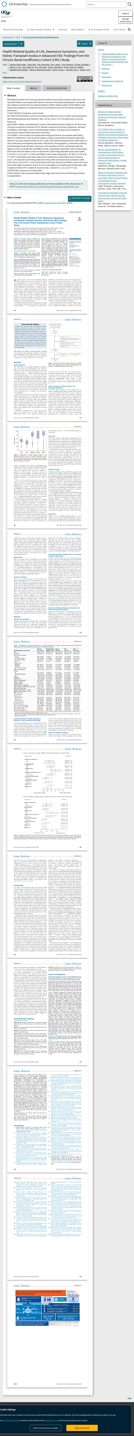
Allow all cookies (82, 1428)
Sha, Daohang (43, 64)
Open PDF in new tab (81, 198)
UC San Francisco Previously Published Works (40, 37)
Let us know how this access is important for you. (57, 186)
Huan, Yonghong (55, 67)
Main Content (14, 197)
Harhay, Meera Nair (18, 64)
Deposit (125, 13)
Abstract (11, 95)
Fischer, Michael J (82, 64)
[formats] (21, 44)
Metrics (101, 91)
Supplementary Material (112, 81)
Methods (106, 68)
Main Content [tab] (13, 88)
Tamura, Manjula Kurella (40, 69)
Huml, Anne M (70, 67)
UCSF (3, 21)
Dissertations (77, 29)
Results (105, 72)
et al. (5, 72)
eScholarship (8, 37)
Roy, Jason (55, 64)
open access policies (26, 186)
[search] (130, 4)
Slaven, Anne (85, 69)
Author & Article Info (108, 96)
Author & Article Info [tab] (57, 88)
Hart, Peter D (27, 67)
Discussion (106, 77)
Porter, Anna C (58, 69)
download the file (52, 203)
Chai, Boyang (67, 64)
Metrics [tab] (33, 88)
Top (129, 1398)
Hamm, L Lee (15, 67)
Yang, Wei (31, 64)
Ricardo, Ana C (72, 69)
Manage (125, 20)
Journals (62, 29)
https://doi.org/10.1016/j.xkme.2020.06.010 (22, 81)
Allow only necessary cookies (45, 1428)
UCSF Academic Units (98, 29)
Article (101, 49)
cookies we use (51, 1420)
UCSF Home (119, 29)
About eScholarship (13, 29)
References (107, 85)
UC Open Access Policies (39, 29)
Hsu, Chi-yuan (41, 67)
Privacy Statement (11, 1420)
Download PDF (10, 44)
